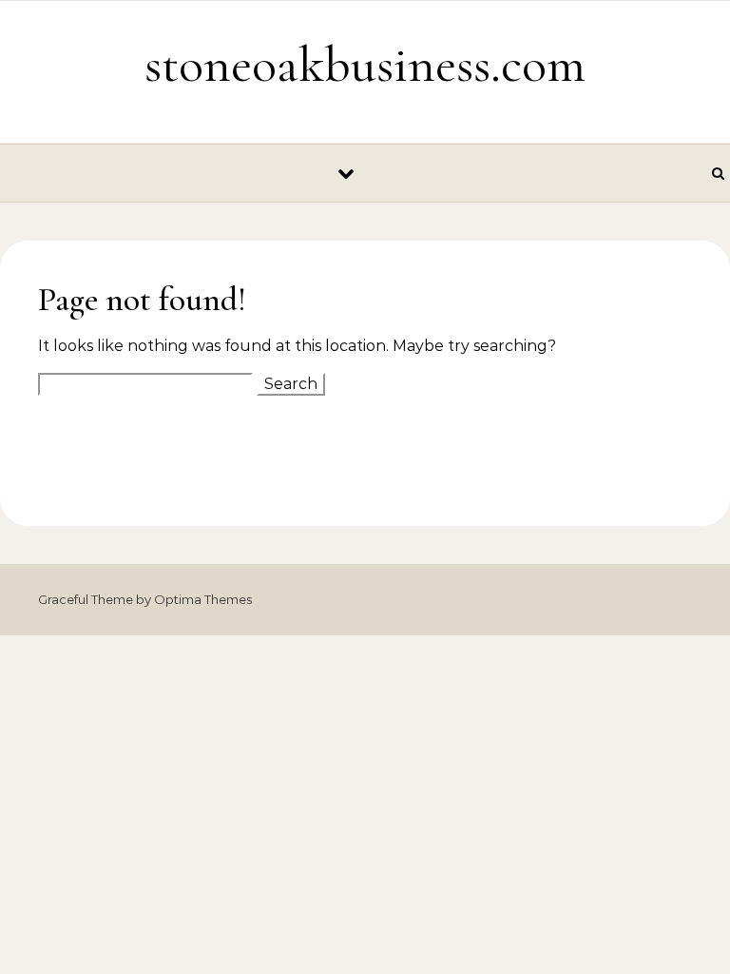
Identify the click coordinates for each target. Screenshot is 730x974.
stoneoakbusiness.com (365, 64)
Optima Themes (203, 599)
